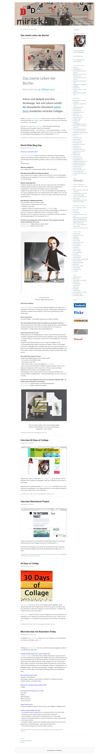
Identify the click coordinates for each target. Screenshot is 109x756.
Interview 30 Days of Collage (34, 440)
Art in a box (76, 209)
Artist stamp (76, 109)
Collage (30, 137)
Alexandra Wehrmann (35, 118)
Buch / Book (76, 115)
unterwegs (75, 168)
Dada (74, 122)
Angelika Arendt (77, 277)
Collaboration (76, 117)
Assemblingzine (77, 112)
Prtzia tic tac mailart (78, 266)
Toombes (75, 271)
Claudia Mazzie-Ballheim (27, 155)
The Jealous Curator (78, 295)
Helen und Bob (77, 141)
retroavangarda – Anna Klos (80, 292)
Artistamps (76, 237)
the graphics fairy (77, 294)
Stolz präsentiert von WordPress (54, 750)
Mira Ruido (76, 264)
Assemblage (76, 110)
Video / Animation (77, 169)
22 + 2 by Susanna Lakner (79, 207)
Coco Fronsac (76, 240)
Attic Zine (75, 211)
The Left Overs (77, 166)
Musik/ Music (76, 158)
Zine (74, 175)
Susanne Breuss (25, 224)
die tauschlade (77, 283)
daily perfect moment (78, 242)
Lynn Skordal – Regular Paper (80, 259)
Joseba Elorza (76, 245)
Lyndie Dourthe (77, 257)
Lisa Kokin (76, 254)
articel (26, 118)
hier (62, 549)
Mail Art (75, 154)
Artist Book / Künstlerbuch (35, 554)
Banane (75, 114)
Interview (41, 137)
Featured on (35, 137)
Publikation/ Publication (79, 161)
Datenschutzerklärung (26, 740)
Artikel (27, 126)
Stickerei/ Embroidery (78, 164)
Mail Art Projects (77, 261)
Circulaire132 (76, 212)
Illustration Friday (32, 638)
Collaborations (77, 69)
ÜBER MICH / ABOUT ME (79, 34)
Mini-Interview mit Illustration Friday (38, 631)
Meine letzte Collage (26, 655)
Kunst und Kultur (77, 149)
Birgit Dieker (76, 282)
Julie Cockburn (77, 250)
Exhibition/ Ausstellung (79, 132)
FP (74, 136)
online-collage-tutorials (47, 486)
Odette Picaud (76, 290)
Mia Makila (76, 288)
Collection (75, 120)
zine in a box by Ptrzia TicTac (80, 228)
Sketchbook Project (54, 554)
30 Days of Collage (30, 563)
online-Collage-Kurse (46, 478)
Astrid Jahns (76, 239)
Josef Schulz (76, 285)
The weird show (77, 269)
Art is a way (76, 278)
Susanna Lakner (25, 226)
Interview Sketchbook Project (35, 501)
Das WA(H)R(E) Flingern (79, 124)
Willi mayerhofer (77, 190)
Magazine (75, 153)
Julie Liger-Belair (77, 252)
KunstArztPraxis (77, 193)
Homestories (76, 87)
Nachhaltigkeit (76, 159)
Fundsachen (76, 137)
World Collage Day (78, 171)
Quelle (56, 134)
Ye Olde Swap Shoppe (78, 173)
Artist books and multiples (79, 280)
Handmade (76, 139)
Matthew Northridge (78, 262)
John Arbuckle (77, 244)
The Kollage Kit (50, 208)
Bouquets (75, 67)
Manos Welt (76, 287)
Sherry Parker (76, 267)
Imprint (22, 742)
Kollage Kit (76, 148)
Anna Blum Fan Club (78, 235)
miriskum (75, 156)
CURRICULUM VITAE (78, 56)
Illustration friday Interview (57, 729)
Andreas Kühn (76, 233)
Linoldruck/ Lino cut (78, 151)
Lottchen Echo (77, 256)
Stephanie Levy (25, 605)
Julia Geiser (76, 247)
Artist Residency (77, 107)
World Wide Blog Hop (31, 145)
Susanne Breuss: (25, 383)
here (57, 543)
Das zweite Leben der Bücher (35, 35)
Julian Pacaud (76, 249)
